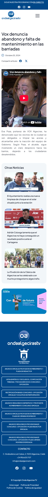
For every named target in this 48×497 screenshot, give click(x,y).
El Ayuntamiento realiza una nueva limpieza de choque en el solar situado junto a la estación (23, 199)
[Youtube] (29, 7)
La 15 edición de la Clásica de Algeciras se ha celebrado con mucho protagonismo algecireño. (23, 275)
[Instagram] (24, 7)
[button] (37, 16)
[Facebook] (19, 7)
